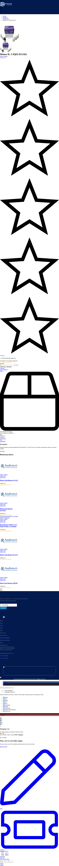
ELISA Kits (6, 19)
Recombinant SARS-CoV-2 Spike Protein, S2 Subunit (8, 525)
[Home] (29, 718)
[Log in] (1, 8)
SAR (5, 683)
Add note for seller (4, 859)
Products (5, 17)
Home (4, 16)
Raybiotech (3, 441)
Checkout (2, 856)
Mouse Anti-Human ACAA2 (9, 480)
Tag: (1, 440)
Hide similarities (9, 690)
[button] (2, 477)
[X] (4, 617)
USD (5, 685)
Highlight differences (10, 692)
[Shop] (29, 720)
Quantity (2, 363)
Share (1, 371)
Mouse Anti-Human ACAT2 (9, 555)
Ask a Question (4, 369)
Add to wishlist (3, 56)
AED (5, 682)
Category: (2, 437)
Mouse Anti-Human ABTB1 (9, 583)
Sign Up (3, 607)
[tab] (29, 451)
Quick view (3, 476)
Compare (2, 368)
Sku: (1, 434)
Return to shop (3, 746)
